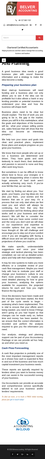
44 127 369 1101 (25, 20)
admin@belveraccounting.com (17, 25)
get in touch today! (17, 399)
